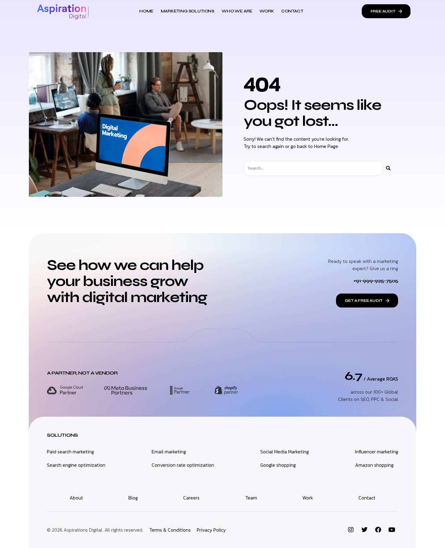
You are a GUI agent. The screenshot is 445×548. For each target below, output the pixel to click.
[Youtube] (392, 530)
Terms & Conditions (170, 530)
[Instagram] (351, 530)
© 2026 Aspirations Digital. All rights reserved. (95, 529)
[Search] (388, 168)
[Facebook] (378, 530)
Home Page (326, 146)
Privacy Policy (211, 530)
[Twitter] (364, 530)
